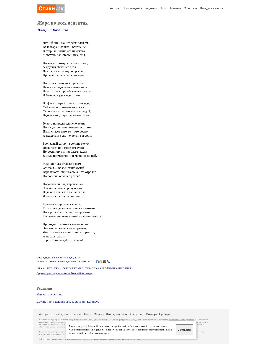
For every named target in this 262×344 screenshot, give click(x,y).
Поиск (164, 8)
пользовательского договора (181, 320)
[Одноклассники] (101, 262)
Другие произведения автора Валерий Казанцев (64, 273)
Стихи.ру (151, 314)
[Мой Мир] (105, 262)
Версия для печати (70, 267)
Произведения (132, 8)
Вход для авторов (212, 8)
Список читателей (47, 267)
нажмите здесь (101, 333)
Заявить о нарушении (119, 267)
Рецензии (151, 8)
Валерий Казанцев (52, 30)
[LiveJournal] (108, 262)
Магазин (175, 8)
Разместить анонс (94, 267)
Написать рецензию (49, 294)
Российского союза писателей (122, 339)
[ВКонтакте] (97, 262)
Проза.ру (164, 314)
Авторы (115, 8)
